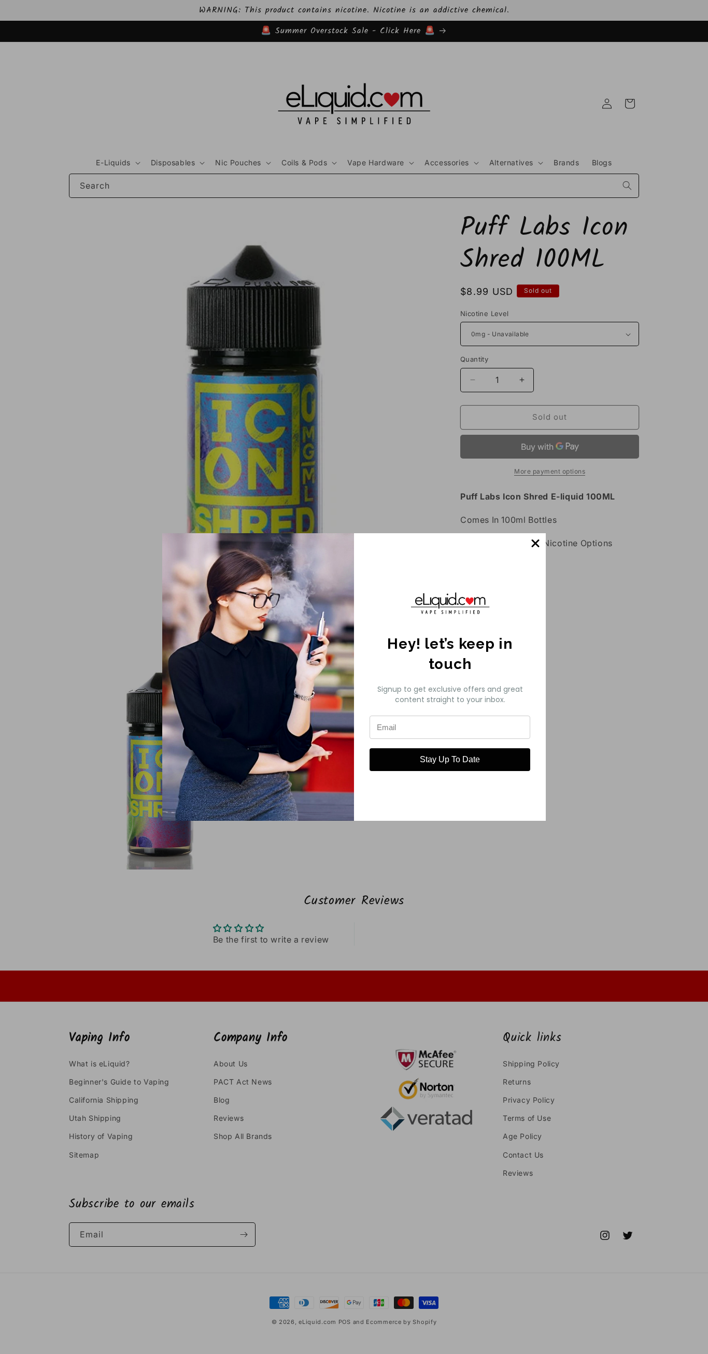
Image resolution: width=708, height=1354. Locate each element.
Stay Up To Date (450, 759)
